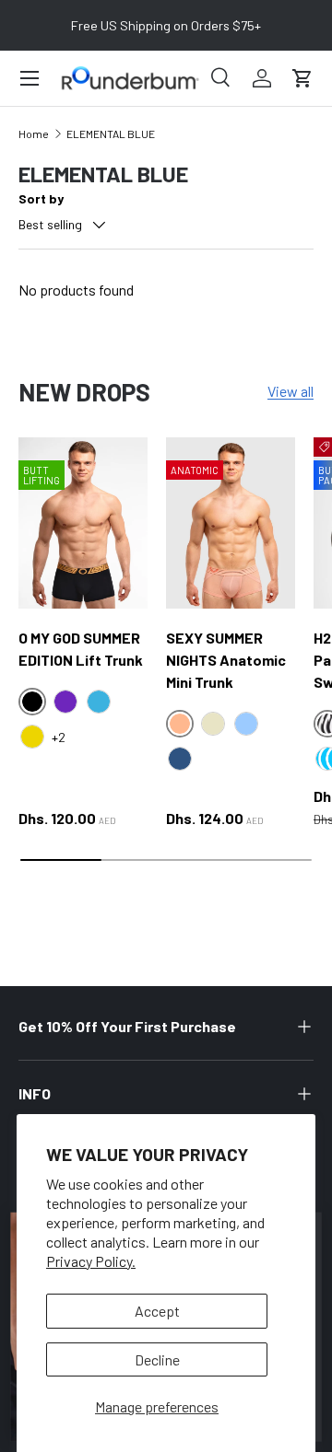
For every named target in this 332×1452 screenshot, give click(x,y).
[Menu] (29, 78)
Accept (157, 1310)
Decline (157, 1359)
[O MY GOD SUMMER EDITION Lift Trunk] (83, 523)
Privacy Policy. (91, 1261)
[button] (302, 78)
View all (290, 391)
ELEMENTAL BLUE (110, 133)
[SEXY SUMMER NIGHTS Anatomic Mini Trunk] (230, 523)
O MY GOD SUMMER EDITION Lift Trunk (80, 648)
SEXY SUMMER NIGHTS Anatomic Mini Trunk (226, 660)
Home (33, 133)
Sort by (41, 198)
